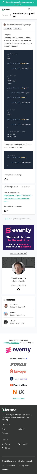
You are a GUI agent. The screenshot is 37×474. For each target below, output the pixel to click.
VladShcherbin (18, 279)
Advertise (5, 470)
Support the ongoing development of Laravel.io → (19, 3)
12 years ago (26, 187)
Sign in (7, 219)
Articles (21, 429)
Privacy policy (23, 465)
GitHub (7, 448)
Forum (5, 15)
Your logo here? (18, 398)
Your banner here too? (18, 253)
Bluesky (24, 444)
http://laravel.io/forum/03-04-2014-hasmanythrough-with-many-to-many (18, 198)
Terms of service (8, 465)
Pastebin (5, 433)
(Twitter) (7, 444)
